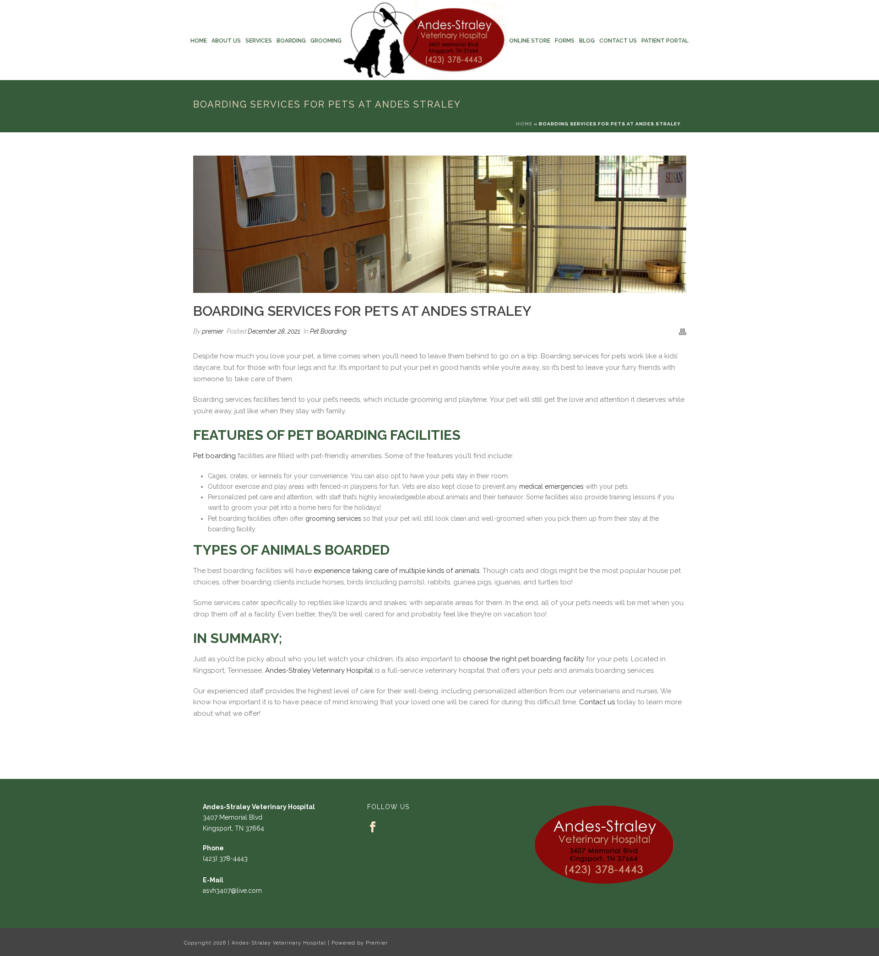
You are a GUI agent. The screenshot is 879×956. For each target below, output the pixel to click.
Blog (587, 41)
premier (212, 331)
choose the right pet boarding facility (523, 659)
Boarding (291, 41)
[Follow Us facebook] (372, 827)
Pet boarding (214, 456)
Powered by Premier (359, 943)
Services (258, 41)
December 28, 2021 (274, 331)
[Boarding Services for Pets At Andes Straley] (439, 224)
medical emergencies (551, 486)
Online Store (529, 41)
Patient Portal (665, 41)
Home (198, 41)
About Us (226, 41)
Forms (565, 41)
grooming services (333, 518)
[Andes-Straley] (425, 40)
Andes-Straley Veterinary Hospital (319, 670)
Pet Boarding (328, 331)
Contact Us (618, 41)
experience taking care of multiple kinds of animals (396, 571)
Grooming (326, 41)
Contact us (597, 702)
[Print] (682, 331)
